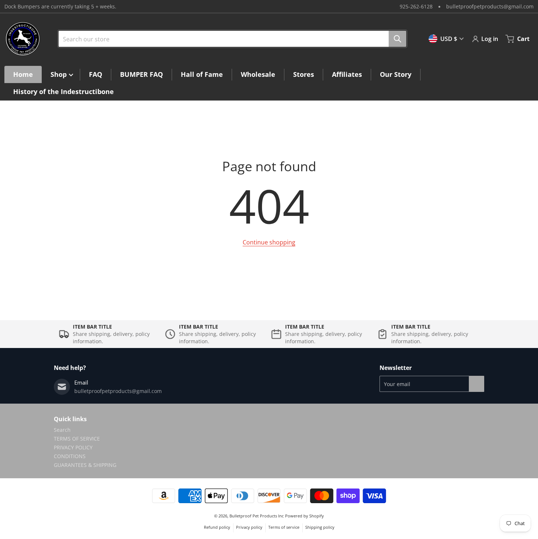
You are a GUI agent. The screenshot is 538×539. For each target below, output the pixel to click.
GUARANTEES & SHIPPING (85, 464)
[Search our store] (397, 39)
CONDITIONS (70, 456)
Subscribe (476, 384)
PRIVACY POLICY (73, 447)
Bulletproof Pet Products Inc (256, 516)
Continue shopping (269, 242)
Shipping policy (320, 527)
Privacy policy (249, 527)
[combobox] (229, 39)
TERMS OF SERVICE (77, 438)
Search (62, 429)
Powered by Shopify (304, 516)
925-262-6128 (416, 6)
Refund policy (217, 527)
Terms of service (283, 527)
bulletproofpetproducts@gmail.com (490, 6)
